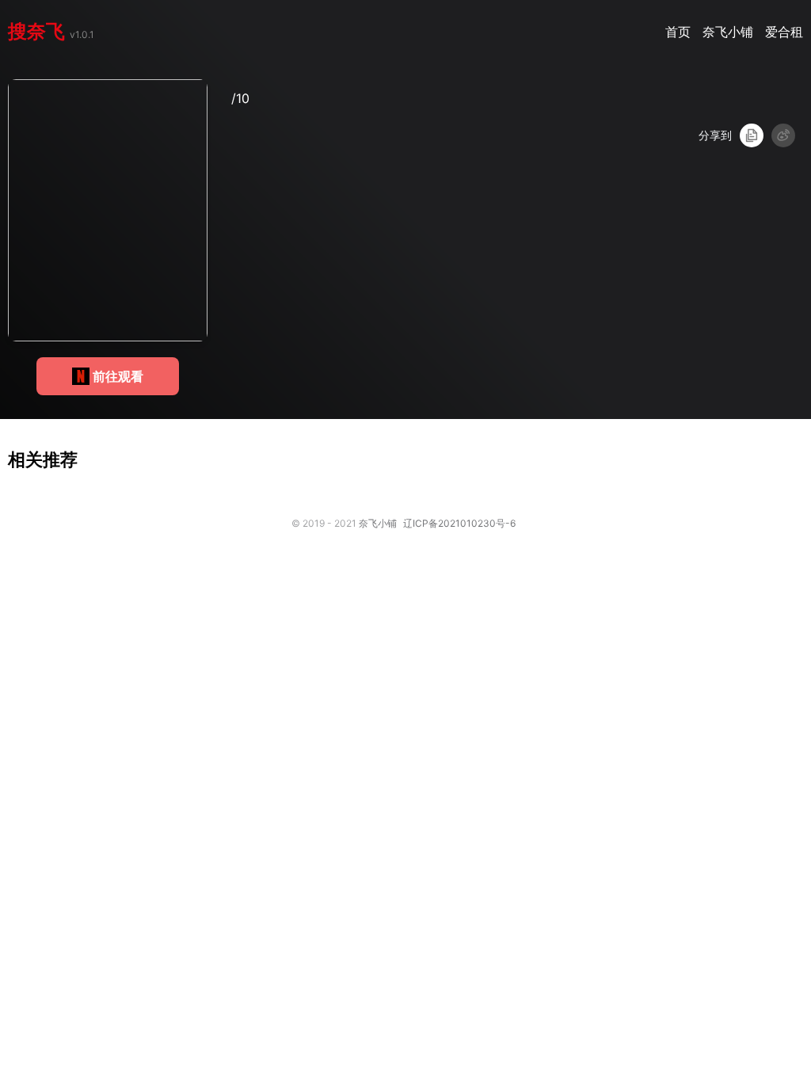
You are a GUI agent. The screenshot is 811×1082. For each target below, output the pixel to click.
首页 (680, 32)
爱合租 (784, 32)
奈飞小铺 (729, 32)
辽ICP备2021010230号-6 (459, 523)
